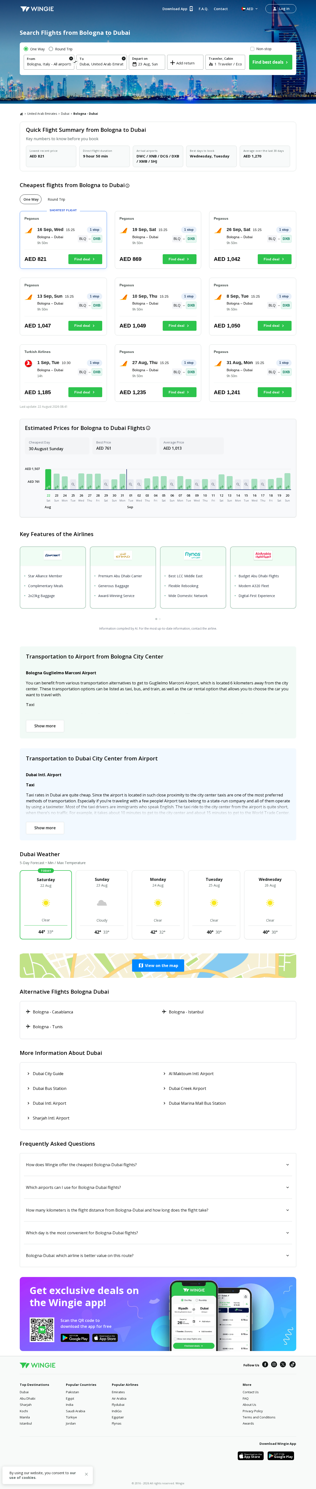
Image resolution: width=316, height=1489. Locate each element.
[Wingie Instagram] (274, 1365)
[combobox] (49, 63)
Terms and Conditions (259, 1417)
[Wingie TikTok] (292, 1365)
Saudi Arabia (75, 1411)
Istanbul (26, 1423)
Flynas (116, 1423)
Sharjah (26, 1404)
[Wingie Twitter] (283, 1365)
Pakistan (72, 1392)
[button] (48, 479)
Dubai (65, 113)
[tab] (30, 199)
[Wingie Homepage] (37, 8)
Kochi (24, 1411)
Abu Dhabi (27, 1398)
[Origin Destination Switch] (75, 63)
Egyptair (118, 1417)
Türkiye (71, 1417)
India (69, 1404)
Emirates (118, 1392)
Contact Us (251, 1392)
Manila (25, 1417)
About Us (249, 1404)
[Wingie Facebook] (265, 1365)
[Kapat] (86, 1475)
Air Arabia (119, 1398)
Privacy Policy (253, 1411)
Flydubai (118, 1404)
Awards (248, 1423)
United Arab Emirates (42, 113)
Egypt (70, 1398)
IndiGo (117, 1411)
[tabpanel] (158, 308)
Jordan (71, 1423)
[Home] (21, 114)
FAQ (246, 1398)
